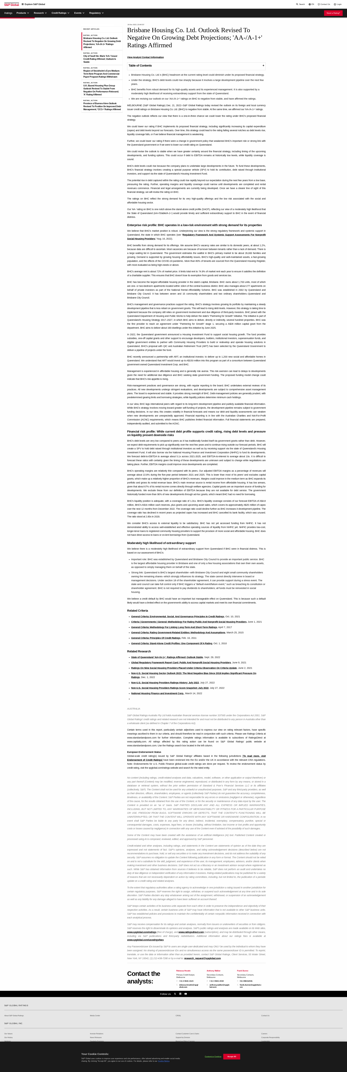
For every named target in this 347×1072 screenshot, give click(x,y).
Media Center (95, 1016)
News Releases (96, 1037)
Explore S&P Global (35, 4)
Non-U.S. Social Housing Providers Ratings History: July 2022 (165, 682)
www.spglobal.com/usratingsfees (145, 940)
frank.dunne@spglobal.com (250, 986)
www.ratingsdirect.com (191, 932)
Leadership (265, 1041)
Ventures (7, 1041)
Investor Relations (96, 1034)
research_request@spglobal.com (202, 958)
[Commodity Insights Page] (175, 994)
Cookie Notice (164, 1061)
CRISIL (178, 1016)
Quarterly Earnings (97, 1041)
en (312, 4)
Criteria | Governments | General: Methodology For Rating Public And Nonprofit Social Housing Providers (188, 621)
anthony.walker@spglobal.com (219, 986)
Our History (8, 1037)
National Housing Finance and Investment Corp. (157, 693)
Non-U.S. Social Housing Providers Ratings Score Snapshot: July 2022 (170, 688)
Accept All (231, 1057)
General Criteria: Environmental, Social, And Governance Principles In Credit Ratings (177, 616)
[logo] (11, 4)
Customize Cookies (213, 1057)
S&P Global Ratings (16, 1005)
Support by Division (183, 1037)
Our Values (8, 1034)
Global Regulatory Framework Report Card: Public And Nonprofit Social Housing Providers (181, 662)
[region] (173, 1057)
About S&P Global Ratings (14, 1016)
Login (339, 4)
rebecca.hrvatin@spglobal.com (188, 986)
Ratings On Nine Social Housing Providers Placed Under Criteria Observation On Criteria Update (184, 668)
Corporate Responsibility (270, 1037)
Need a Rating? (333, 13)
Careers (264, 1034)
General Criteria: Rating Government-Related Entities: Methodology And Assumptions (178, 632)
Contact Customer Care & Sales (187, 1034)
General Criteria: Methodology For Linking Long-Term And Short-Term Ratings (174, 627)
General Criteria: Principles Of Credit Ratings (155, 638)
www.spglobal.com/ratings (141, 932)
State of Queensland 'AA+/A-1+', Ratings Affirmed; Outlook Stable (167, 657)
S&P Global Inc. (13, 1023)
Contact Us (325, 4)
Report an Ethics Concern (185, 1041)
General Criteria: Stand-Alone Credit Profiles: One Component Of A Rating (171, 643)
